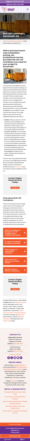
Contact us (18, 166)
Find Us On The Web (15, 354)
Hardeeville (17, 312)
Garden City (6, 321)
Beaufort (23, 312)
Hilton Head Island (8, 312)
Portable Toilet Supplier (15, 424)
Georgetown (6, 318)
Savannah (20, 316)
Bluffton (21, 310)
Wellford (23, 302)
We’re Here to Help (15, 436)
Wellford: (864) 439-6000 (15, 4)
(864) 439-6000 (18, 351)
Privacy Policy (15, 432)
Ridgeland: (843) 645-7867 (15, 1)
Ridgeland (18, 302)
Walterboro (21, 314)
